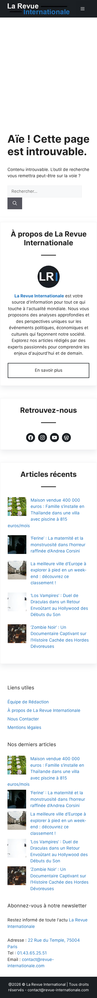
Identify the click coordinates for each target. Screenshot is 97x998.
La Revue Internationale (39, 295)
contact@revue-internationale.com (58, 989)
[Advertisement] (48, 69)
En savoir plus (48, 370)
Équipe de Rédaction (28, 701)
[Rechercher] (14, 203)
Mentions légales (24, 727)
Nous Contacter (23, 718)
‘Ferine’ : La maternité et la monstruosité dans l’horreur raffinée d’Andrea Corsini (58, 544)
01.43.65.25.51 (32, 952)
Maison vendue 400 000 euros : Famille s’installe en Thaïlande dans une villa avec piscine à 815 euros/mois (46, 513)
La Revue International (46, 984)
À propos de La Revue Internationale (43, 710)
